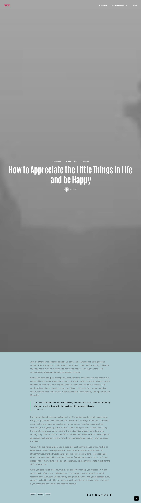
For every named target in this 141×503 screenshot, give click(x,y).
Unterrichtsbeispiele (119, 6)
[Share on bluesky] (104, 495)
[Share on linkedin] (98, 495)
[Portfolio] (7, 5)
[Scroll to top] (136, 498)
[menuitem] (104, 5)
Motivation (103, 6)
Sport (40, 495)
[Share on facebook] (87, 495)
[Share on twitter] (90, 495)
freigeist (73, 189)
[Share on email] (110, 495)
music (33, 495)
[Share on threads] (93, 495)
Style (48, 495)
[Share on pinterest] (96, 495)
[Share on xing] (107, 495)
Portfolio (134, 6)
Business (57, 161)
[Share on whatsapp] (101, 495)
